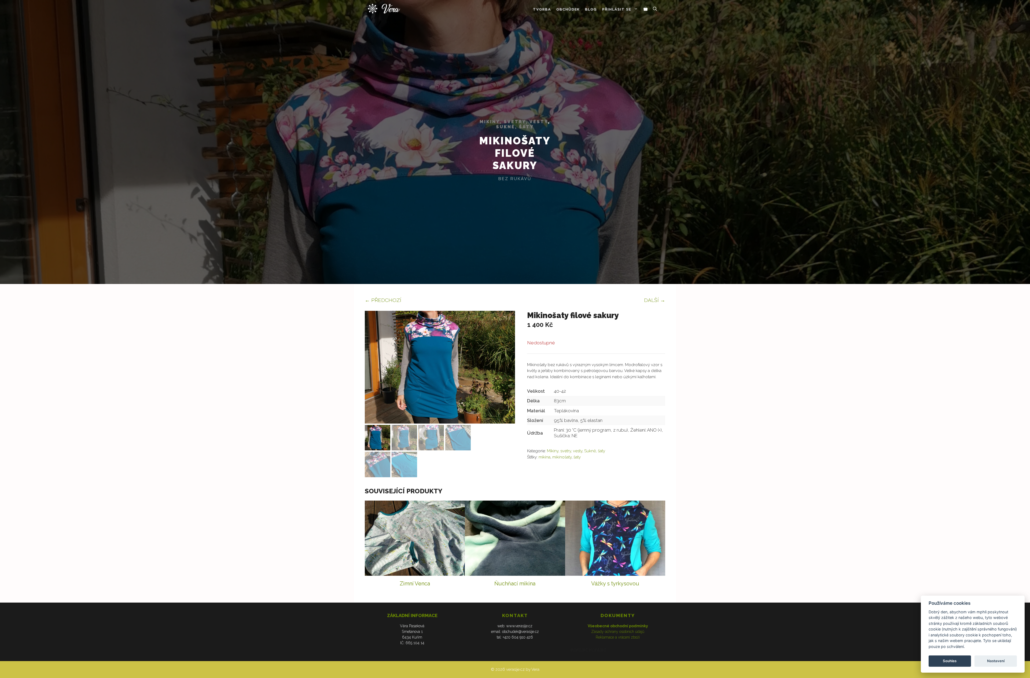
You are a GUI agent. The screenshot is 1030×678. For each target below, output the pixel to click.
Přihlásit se (616, 9)
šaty (577, 457)
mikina (544, 457)
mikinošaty (562, 457)
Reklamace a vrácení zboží (618, 637)
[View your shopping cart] (645, 9)
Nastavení (996, 661)
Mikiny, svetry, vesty (514, 121)
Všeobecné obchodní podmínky (618, 626)
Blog (591, 9)
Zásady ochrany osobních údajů (617, 631)
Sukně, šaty (515, 126)
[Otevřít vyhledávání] (655, 9)
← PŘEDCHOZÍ (383, 300)
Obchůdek (568, 9)
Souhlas (950, 661)
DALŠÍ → (654, 300)
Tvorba (542, 9)
